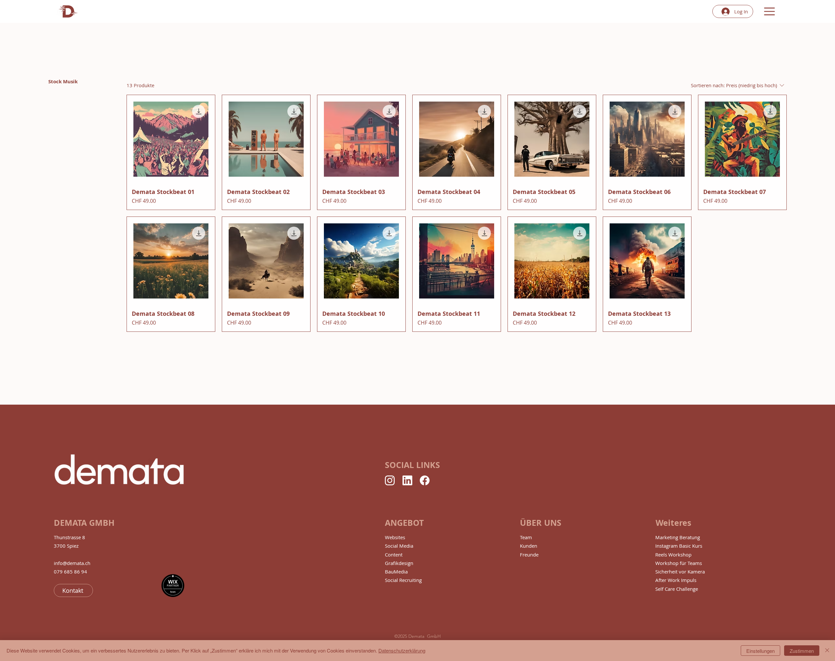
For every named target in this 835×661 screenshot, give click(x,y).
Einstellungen (760, 650)
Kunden (528, 545)
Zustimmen (802, 650)
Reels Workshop (673, 554)
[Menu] (769, 11)
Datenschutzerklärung (401, 650)
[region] (68, 11)
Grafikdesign (399, 563)
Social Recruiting (403, 580)
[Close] (827, 650)
